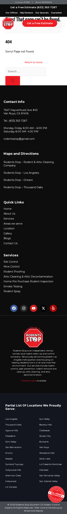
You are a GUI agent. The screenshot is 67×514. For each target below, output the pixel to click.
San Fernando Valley (49, 475)
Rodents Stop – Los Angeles (21, 172)
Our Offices (12, 12)
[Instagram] (23, 308)
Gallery (8, 233)
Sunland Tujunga (14, 464)
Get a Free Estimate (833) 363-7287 (33, 7)
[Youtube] (33, 308)
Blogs (7, 238)
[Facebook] (14, 308)
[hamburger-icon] (61, 23)
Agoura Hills (11, 430)
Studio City (45, 436)
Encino (9, 453)
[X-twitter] (43, 308)
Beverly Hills (45, 424)
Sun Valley (44, 419)
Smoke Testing (13, 286)
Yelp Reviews (26, 12)
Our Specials (42, 12)
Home (8, 208)
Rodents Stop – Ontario (18, 180)
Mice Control (11, 266)
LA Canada (11, 487)
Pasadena (10, 436)
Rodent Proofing (14, 271)
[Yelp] (53, 308)
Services (9, 218)
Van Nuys (44, 447)
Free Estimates (28, 380)
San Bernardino (13, 447)
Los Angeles (11, 419)
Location (9, 228)
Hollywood (10, 481)
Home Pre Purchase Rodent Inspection (28, 281)
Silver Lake (44, 458)
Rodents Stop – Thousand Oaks (23, 187)
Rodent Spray (12, 291)
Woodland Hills (46, 453)
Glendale (43, 470)
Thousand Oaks (13, 424)
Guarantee (56, 12)
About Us (9, 213)
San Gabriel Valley (48, 481)
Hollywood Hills (13, 470)
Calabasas (44, 430)
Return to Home (34, 62)
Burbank (44, 441)
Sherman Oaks (13, 475)
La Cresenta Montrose (50, 464)
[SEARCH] (12, 80)
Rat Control (11, 261)
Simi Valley (10, 441)
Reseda (9, 458)
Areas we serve (13, 223)
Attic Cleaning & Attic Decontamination (28, 276)
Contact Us (11, 243)
